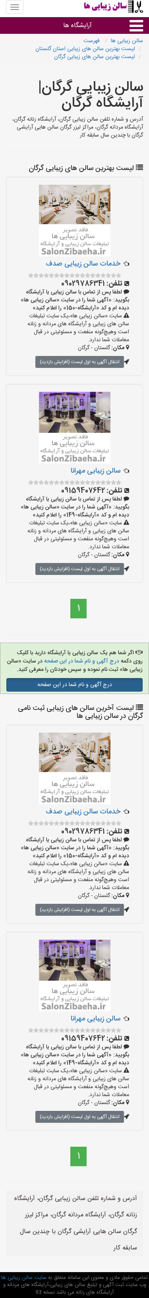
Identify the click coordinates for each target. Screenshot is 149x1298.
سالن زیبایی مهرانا (95, 471)
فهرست (92, 41)
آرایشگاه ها (77, 25)
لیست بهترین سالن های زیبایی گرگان (94, 57)
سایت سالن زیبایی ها (23, 1277)
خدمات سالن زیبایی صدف (83, 264)
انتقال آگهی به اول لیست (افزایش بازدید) (80, 362)
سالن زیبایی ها (127, 41)
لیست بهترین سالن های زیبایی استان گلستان (85, 49)
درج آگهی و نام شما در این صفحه (81, 661)
